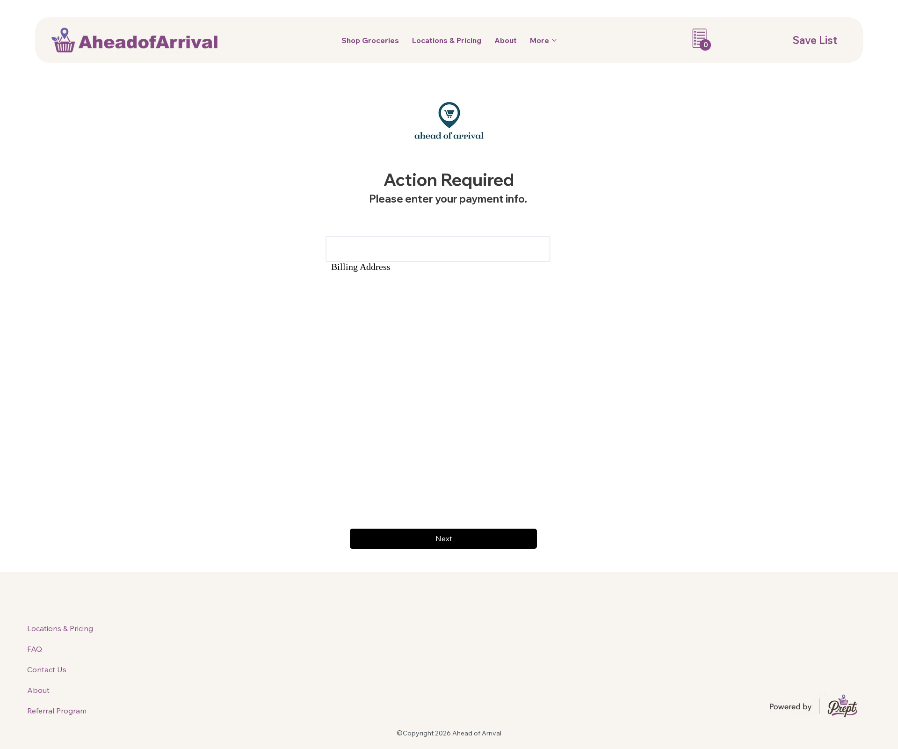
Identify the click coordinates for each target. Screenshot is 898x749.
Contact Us (46, 669)
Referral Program (57, 710)
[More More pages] (554, 40)
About (38, 690)
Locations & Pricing (60, 628)
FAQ (34, 649)
